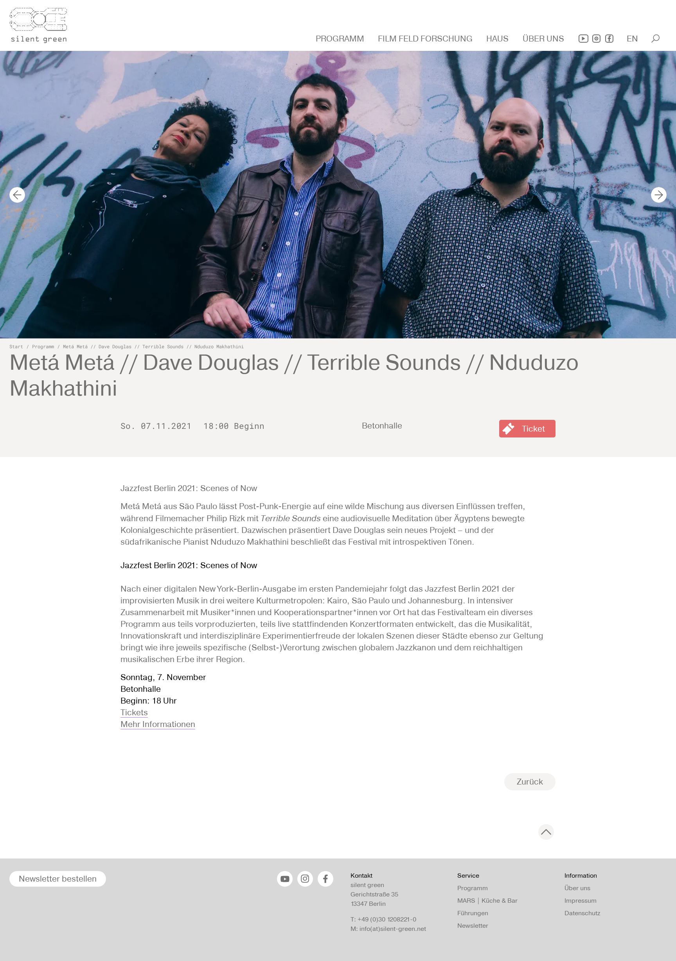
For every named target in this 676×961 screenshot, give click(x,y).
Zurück (530, 781)
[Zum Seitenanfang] (546, 832)
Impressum (581, 900)
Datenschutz (582, 913)
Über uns (577, 888)
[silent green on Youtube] (583, 38)
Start (16, 346)
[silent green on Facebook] (609, 38)
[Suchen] (655, 38)
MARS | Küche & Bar (487, 900)
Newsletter (472, 925)
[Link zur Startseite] (42, 23)
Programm (43, 346)
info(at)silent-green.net (393, 928)
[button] (341, 39)
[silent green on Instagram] (596, 38)
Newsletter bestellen (58, 879)
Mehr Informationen (157, 724)
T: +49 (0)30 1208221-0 (383, 919)
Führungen (472, 913)
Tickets (134, 712)
